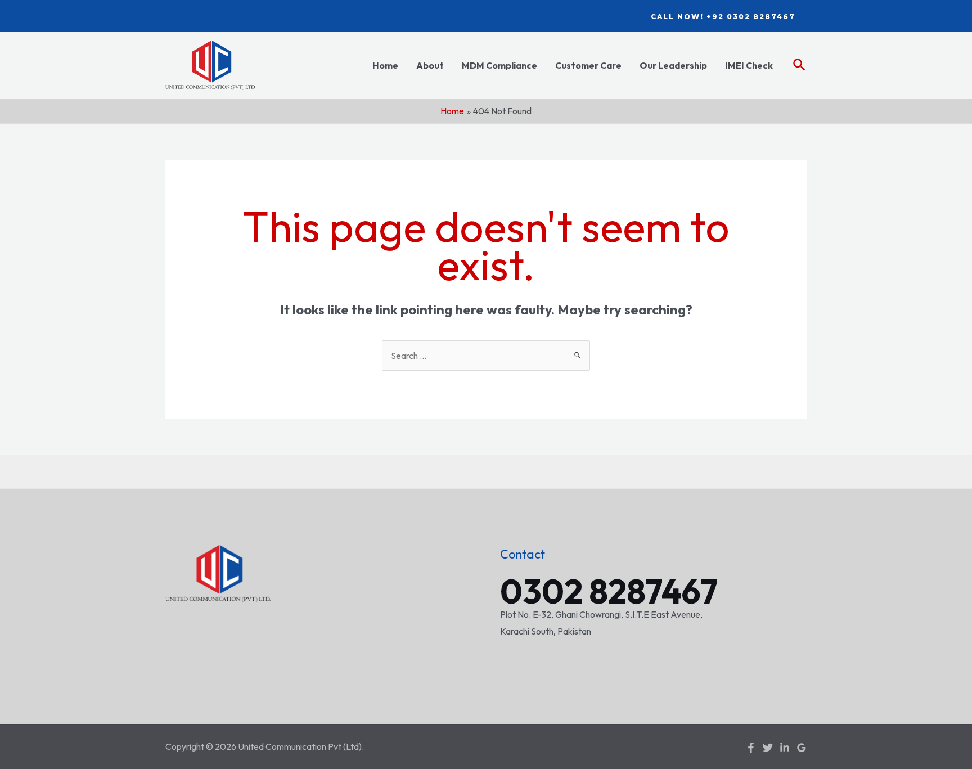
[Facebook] (751, 748)
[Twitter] (768, 748)
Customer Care (588, 65)
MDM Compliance (499, 65)
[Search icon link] (800, 65)
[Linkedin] (785, 748)
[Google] (801, 748)
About (430, 65)
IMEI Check (749, 65)
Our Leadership (673, 65)
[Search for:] (486, 355)
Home (385, 65)
